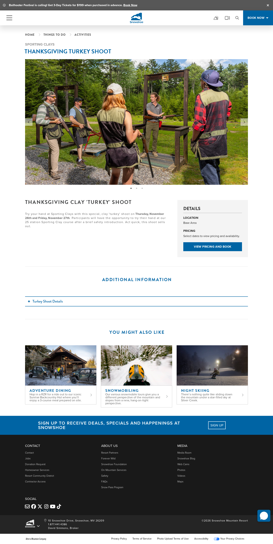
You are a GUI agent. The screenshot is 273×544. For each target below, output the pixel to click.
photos (181, 470)
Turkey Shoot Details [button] (47, 301)
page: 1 (131, 188)
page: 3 (142, 188)
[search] (237, 18)
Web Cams (183, 464)
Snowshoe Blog (186, 458)
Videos (181, 476)
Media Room (184, 453)
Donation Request (35, 464)
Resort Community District (39, 476)
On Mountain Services (113, 470)
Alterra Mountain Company (36, 538)
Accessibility (201, 538)
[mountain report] (216, 18)
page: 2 (137, 188)
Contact (29, 453)
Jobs (27, 458)
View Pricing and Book (212, 246)
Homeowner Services (37, 470)
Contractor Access (35, 482)
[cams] (227, 18)
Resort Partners (109, 453)
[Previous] (28, 122)
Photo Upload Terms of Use (173, 538)
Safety (104, 476)
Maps (180, 482)
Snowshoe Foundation (114, 464)
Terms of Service (142, 538)
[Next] (244, 122)
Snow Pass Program (112, 487)
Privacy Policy (119, 538)
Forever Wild (108, 458)
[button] (263, 516)
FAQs (104, 482)
